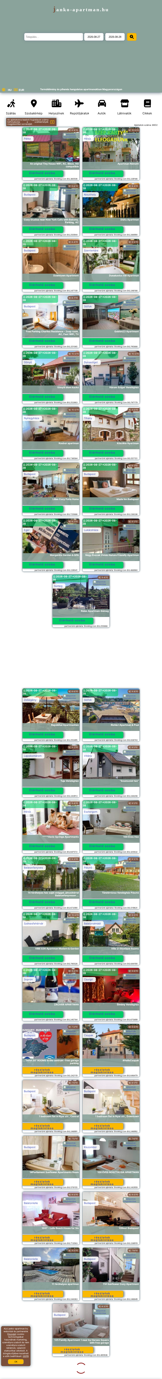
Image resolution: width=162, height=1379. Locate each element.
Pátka (27, 138)
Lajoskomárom (32, 755)
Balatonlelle (31, 1203)
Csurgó (88, 979)
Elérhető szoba (42, 173)
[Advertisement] (81, 659)
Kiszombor (90, 1147)
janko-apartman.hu (81, 9)
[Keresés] (132, 37)
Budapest (30, 194)
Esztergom (90, 811)
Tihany (88, 418)
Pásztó (88, 867)
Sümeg (58, 585)
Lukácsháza (91, 530)
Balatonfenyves (33, 867)
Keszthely (90, 194)
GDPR (26, 1356)
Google (11, 1334)
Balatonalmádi (92, 923)
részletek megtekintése (42, 1071)
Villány (88, 755)
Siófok (88, 306)
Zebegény (30, 699)
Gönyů (28, 362)
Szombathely (92, 1314)
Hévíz (87, 138)
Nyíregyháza (31, 418)
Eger (27, 530)
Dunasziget (91, 362)
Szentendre (91, 250)
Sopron (28, 979)
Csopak (88, 1035)
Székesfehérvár (33, 923)
